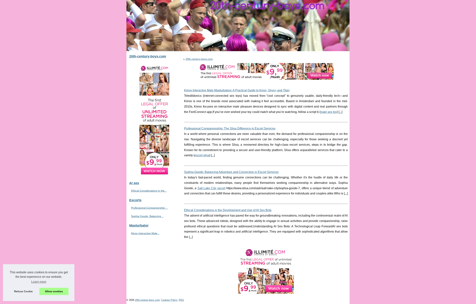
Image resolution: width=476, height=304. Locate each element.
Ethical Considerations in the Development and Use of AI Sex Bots (227, 210)
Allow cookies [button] (54, 291)
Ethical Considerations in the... (149, 190)
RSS (181, 300)
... (340, 111)
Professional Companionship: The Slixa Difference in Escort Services (229, 128)
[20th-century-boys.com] (238, 25)
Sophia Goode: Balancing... (147, 216)
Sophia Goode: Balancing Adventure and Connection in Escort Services (231, 172)
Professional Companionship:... (149, 207)
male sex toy (328, 111)
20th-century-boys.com (199, 58)
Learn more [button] (38, 281)
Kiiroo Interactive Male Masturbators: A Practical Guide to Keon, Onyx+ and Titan (237, 90)
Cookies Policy (169, 300)
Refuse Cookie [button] (23, 291)
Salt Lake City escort (211, 188)
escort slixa (201, 155)
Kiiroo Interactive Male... (145, 233)
